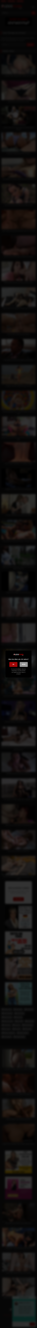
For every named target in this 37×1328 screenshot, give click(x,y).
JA (13, 664)
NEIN (23, 664)
